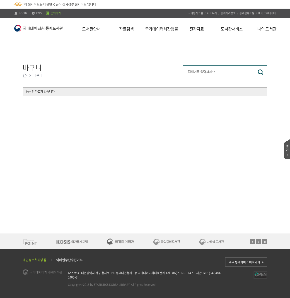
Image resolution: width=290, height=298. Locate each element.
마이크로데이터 (267, 13)
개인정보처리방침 (34, 259)
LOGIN (22, 13)
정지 (264, 241)
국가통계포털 (195, 13)
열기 (287, 148)
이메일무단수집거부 (69, 259)
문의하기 (55, 13)
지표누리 (212, 13)
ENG (39, 13)
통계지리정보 (228, 13)
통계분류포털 (246, 13)
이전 (252, 241)
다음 (258, 241)
